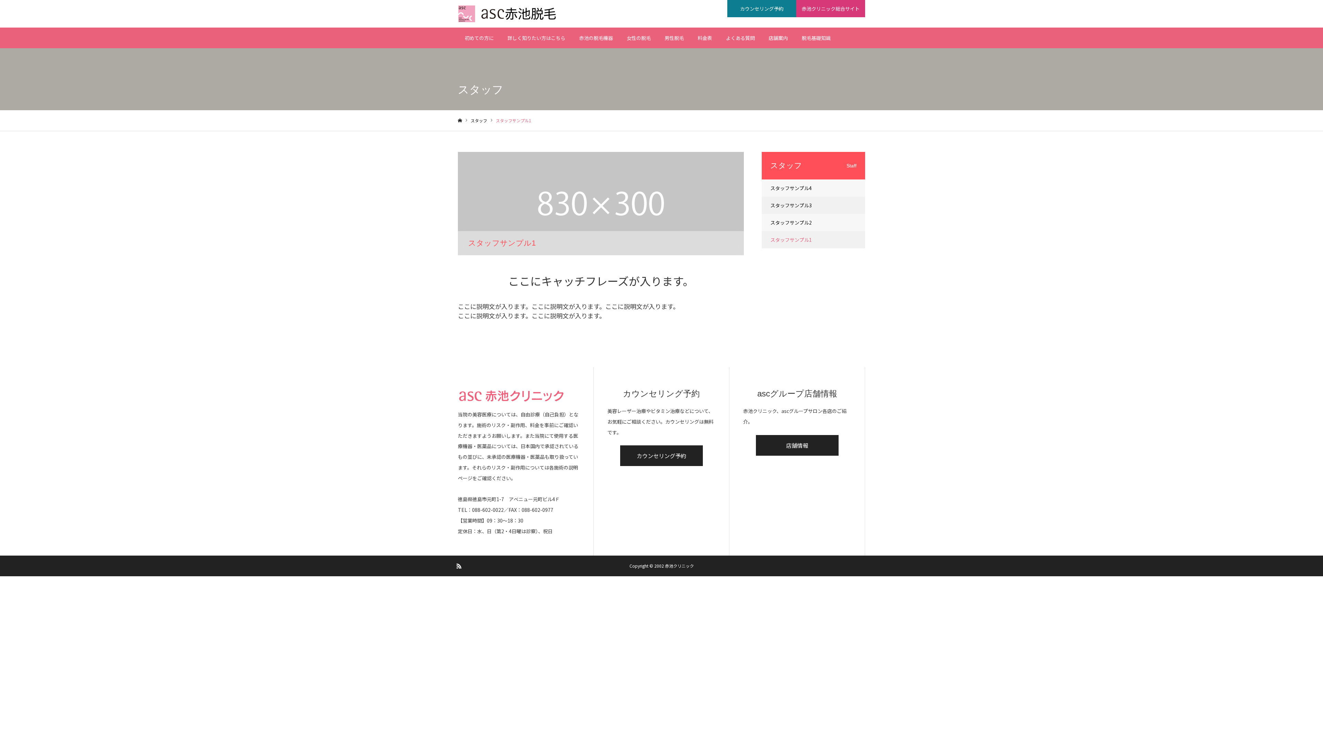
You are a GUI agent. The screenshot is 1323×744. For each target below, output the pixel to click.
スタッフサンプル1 (791, 239)
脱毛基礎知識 (816, 37)
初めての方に (479, 37)
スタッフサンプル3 (791, 205)
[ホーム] (460, 120)
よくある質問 (740, 37)
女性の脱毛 (639, 37)
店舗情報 (797, 445)
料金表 (705, 37)
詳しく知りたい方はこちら (536, 37)
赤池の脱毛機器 (596, 37)
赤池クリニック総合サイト (831, 8)
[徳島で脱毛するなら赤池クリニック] (509, 13)
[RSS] (458, 565)
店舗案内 (778, 37)
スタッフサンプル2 (791, 222)
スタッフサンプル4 (791, 188)
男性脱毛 (674, 37)
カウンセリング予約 (761, 8)
